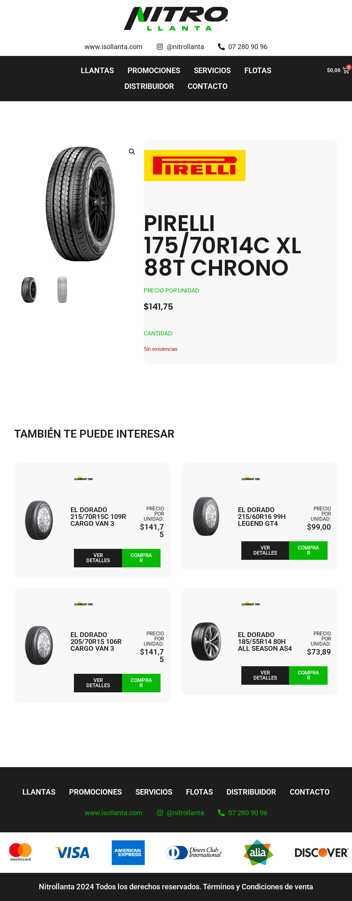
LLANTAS (97, 70)
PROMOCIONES (154, 70)
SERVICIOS (212, 70)
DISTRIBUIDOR (149, 86)
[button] (132, 152)
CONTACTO (208, 86)
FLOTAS (257, 70)
